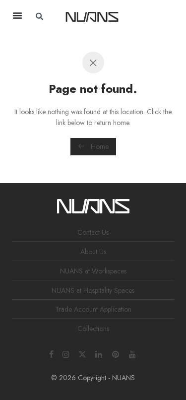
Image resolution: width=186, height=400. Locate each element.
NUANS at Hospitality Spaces (93, 290)
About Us (93, 252)
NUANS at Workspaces (93, 271)
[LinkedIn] (99, 353)
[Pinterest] (116, 353)
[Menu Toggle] (17, 15)
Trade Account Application (93, 309)
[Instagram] (65, 353)
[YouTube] (133, 353)
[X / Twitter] (82, 353)
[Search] (154, 16)
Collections (93, 328)
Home (99, 146)
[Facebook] (51, 353)
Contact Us (93, 232)
